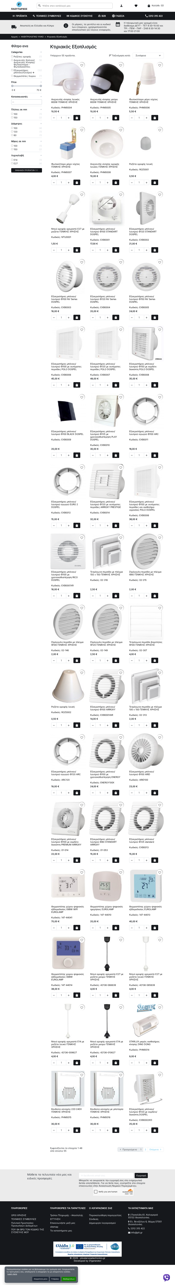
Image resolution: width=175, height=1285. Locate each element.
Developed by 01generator (87, 1260)
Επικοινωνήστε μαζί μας (62, 1223)
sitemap (54, 1226)
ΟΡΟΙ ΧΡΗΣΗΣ (18, 1215)
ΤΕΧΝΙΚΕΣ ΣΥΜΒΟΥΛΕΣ (23, 1219)
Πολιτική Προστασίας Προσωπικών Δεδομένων (24, 1224)
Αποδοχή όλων (69, 1279)
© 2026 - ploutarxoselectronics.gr (87, 1258)
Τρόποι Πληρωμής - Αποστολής (66, 1215)
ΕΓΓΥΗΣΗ (55, 1219)
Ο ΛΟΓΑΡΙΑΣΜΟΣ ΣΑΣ (100, 1208)
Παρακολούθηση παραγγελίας (105, 1215)
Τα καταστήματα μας (61, 1230)
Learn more (12, 1274)
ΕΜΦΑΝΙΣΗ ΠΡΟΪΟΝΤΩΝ (26, 170)
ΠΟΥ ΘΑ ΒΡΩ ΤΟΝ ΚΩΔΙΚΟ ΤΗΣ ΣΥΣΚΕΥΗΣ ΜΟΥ (27, 1231)
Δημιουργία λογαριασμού (102, 1223)
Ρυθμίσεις (55, 1279)
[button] (121, 5)
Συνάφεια (149, 55)
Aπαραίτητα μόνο (40, 1279)
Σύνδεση (93, 1219)
